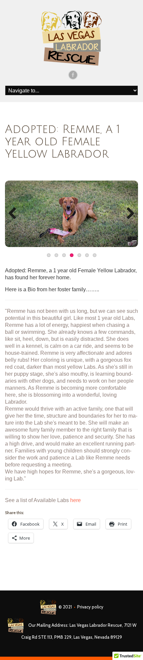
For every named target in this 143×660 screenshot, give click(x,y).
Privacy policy (90, 606)
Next (128, 213)
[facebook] (73, 74)
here (75, 500)
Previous (15, 213)
